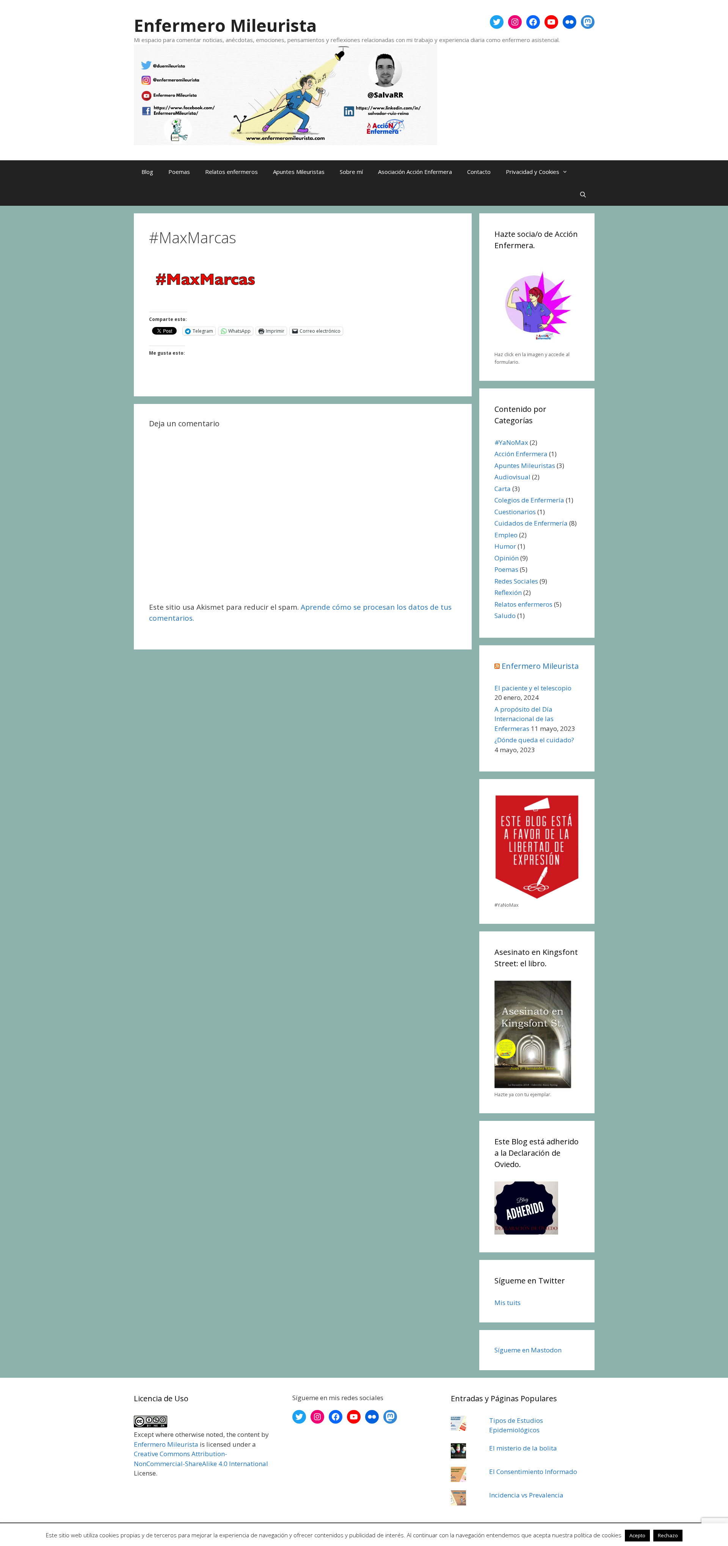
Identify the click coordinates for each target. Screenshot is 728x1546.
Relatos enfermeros (231, 171)
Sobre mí (351, 171)
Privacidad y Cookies (532, 171)
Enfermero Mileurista (225, 25)
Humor (505, 546)
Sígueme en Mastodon (528, 1350)
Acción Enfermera (521, 453)
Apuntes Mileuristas (299, 171)
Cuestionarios (515, 511)
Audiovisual (512, 477)
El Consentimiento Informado (533, 1471)
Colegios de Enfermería (529, 500)
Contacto (479, 171)
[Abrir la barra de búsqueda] (583, 194)
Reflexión (508, 592)
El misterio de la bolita (523, 1448)
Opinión (506, 558)
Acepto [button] (637, 1535)
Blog (147, 171)
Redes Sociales (516, 581)
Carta (502, 488)
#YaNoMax (511, 442)
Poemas (179, 171)
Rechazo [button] (668, 1535)
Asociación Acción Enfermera (415, 171)
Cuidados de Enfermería (531, 523)
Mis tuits (507, 1302)
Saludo (505, 615)
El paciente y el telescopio (532, 688)
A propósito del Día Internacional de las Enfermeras (524, 719)
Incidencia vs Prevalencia (526, 1495)
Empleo (506, 534)
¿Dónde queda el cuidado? (534, 739)
